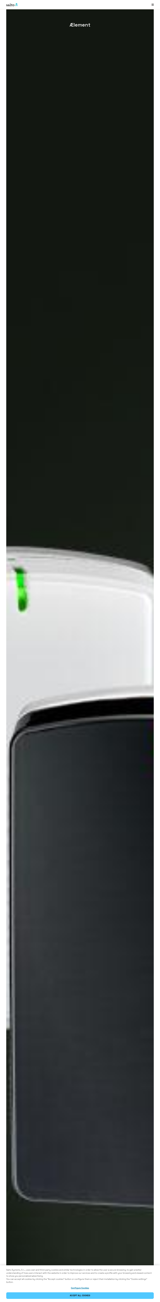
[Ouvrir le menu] (152, 4)
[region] (80, 1283)
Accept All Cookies (80, 1295)
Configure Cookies (80, 1288)
